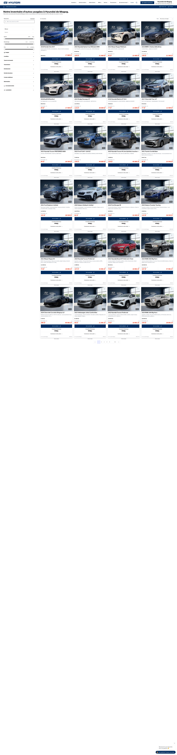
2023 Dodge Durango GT (82, 99)
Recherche (6, 18)
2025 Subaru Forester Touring (151, 205)
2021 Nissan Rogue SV (48, 259)
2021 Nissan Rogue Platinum (117, 47)
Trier (158, 18)
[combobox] (19, 29)
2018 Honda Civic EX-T (48, 47)
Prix (5, 47)
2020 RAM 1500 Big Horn (149, 312)
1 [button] (98, 342)
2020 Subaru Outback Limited (83, 205)
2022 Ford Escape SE (114, 205)
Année (5, 36)
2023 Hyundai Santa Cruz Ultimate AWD (87, 47)
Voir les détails (55, 59)
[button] (119, 342)
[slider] (4, 39)
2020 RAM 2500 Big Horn (149, 259)
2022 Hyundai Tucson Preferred (118, 312)
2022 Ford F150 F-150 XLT (82, 151)
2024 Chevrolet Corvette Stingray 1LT (53, 312)
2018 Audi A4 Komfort (48, 99)
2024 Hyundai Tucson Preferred (84, 259)
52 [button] (115, 342)
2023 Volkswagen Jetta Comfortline (85, 312)
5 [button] (109, 342)
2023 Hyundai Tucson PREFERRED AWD (53, 151)
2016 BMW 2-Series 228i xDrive (151, 47)
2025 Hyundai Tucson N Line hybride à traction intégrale (126, 151)
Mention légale (56, 71)
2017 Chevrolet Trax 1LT (149, 99)
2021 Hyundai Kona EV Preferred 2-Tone (120, 259)
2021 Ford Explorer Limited (49, 205)
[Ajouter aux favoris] (71, 23)
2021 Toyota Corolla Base (150, 151)
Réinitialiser (32, 18)
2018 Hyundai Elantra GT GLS (117, 99)
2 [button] (101, 342)
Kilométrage (6, 42)
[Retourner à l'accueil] (3, 6)
